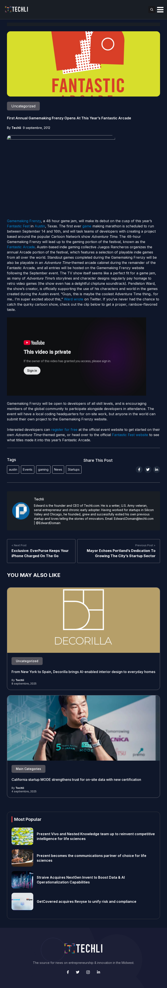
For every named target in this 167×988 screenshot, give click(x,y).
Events (27, 469)
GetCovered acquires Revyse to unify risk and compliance (86, 901)
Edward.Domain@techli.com (134, 518)
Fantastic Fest (18, 226)
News (58, 469)
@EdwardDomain (48, 523)
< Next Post (19, 545)
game (86, 226)
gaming (43, 469)
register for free (64, 429)
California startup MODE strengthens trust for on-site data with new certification (76, 779)
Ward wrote (73, 299)
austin (13, 469)
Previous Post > (145, 545)
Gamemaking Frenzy (24, 221)
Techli (16, 128)
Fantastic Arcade (21, 247)
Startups (74, 469)
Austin (40, 226)
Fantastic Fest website (130, 435)
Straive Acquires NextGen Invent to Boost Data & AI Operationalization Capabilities (81, 879)
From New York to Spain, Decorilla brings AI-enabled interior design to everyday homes (83, 672)
